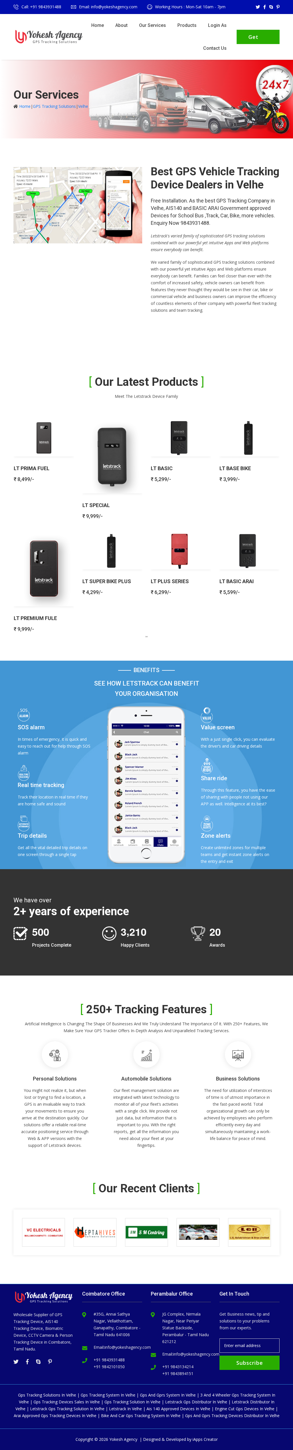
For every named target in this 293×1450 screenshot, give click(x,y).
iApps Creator (205, 1439)
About (121, 25)
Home (97, 25)
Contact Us (215, 48)
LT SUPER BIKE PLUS (106, 581)
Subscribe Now (249, 1364)
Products (187, 25)
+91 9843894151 (177, 1373)
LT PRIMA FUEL (32, 468)
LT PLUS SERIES (170, 581)
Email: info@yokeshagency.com (108, 6)
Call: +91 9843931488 (41, 6)
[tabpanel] (146, 523)
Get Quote (257, 38)
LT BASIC (162, 468)
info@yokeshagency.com (127, 1347)
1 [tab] (146, 636)
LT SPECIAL (96, 505)
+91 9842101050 (109, 1366)
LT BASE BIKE (235, 468)
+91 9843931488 (109, 1359)
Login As (217, 25)
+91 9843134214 (177, 1366)
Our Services (152, 25)
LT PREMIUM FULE (35, 618)
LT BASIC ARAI (236, 581)
